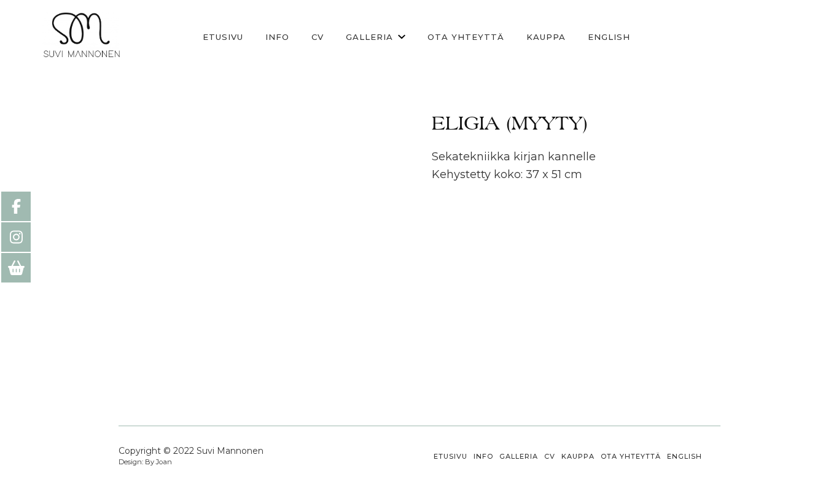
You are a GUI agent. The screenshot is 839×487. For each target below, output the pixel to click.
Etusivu (223, 37)
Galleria (369, 37)
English (609, 37)
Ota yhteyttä (465, 37)
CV (317, 37)
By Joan (157, 462)
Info (277, 37)
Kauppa (546, 37)
